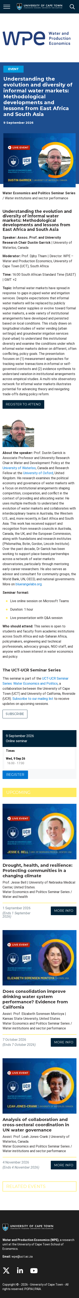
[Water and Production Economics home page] (37, 37)
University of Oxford (38, 473)
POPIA (28, 1289)
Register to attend (23, 404)
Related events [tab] (26, 1186)
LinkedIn (20, 1271)
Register (15, 775)
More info (63, 911)
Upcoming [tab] (18, 792)
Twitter (6, 1271)
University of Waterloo (19, 468)
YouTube (34, 1271)
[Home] (28, 1227)
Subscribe (15, 714)
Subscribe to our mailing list (32, 699)
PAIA (38, 1289)
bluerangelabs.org (29, 584)
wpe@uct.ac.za (22, 1256)
